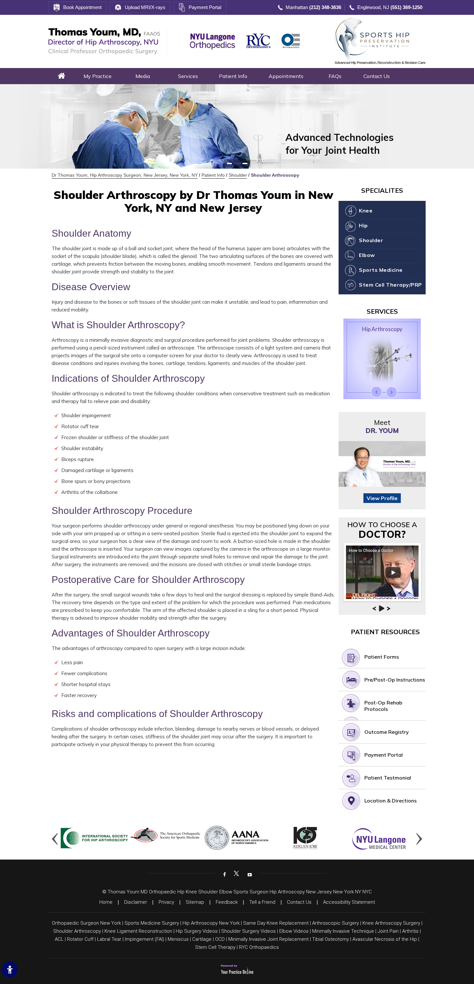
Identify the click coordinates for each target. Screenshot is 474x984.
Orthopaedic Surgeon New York (86, 923)
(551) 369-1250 (406, 7)
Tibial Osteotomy (330, 939)
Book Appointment (82, 7)
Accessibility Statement (349, 902)
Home (61, 76)
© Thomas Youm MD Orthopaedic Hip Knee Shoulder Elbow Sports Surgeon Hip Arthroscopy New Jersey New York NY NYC (237, 892)
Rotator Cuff (80, 939)
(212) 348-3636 (325, 7)
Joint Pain (388, 931)
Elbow (367, 255)
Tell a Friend (262, 902)
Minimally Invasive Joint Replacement (268, 939)
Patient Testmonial (387, 777)
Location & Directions (390, 800)
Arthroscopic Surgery (335, 923)
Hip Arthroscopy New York (211, 923)
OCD (220, 939)
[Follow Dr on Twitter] (236, 874)
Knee (365, 210)
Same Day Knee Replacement (276, 923)
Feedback (227, 902)
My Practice (98, 76)
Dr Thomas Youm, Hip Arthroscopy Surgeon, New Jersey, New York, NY (125, 175)
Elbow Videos (294, 931)
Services (188, 76)
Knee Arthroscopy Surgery (391, 923)
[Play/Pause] (381, 608)
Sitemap (195, 902)
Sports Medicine (381, 270)
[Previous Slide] (376, 392)
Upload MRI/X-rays (145, 7)
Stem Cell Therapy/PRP (390, 284)
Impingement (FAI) (144, 939)
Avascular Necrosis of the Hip (384, 939)
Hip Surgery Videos (197, 931)
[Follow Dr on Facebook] (224, 874)
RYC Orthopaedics (259, 947)
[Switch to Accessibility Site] (10, 969)
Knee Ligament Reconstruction (138, 931)
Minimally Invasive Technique (343, 931)
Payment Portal (205, 7)
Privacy (166, 902)
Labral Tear (109, 939)
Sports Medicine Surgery (151, 923)
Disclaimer (135, 902)
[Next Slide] (391, 392)
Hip (363, 225)
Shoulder (238, 175)
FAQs (335, 76)
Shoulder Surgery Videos (248, 931)
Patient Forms (381, 657)
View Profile (382, 498)
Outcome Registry (386, 732)
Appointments (286, 76)
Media (142, 76)
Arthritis (410, 931)
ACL (59, 939)
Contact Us (376, 76)
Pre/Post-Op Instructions (394, 679)
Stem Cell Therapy (215, 947)
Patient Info (233, 76)
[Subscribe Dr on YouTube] (249, 874)
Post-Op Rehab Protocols (383, 705)
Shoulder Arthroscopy (77, 931)
